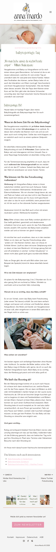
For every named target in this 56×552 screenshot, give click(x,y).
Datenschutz (32, 537)
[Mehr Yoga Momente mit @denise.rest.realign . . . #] (11, 500)
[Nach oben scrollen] (53, 389)
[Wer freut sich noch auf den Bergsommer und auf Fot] (34, 500)
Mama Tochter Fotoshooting (47, 478)
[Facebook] (28, 541)
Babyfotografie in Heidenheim (20, 459)
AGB (41, 537)
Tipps (39, 48)
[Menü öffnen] (50, 12)
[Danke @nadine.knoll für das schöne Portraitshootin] (22, 500)
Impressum (20, 537)
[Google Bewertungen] (32, 541)
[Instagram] (24, 541)
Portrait (32, 48)
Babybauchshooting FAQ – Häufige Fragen (25, 464)
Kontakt (10, 537)
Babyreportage (21, 48)
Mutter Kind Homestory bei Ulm (14, 478)
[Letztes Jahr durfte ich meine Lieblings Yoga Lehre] (45, 500)
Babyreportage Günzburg (18, 461)
